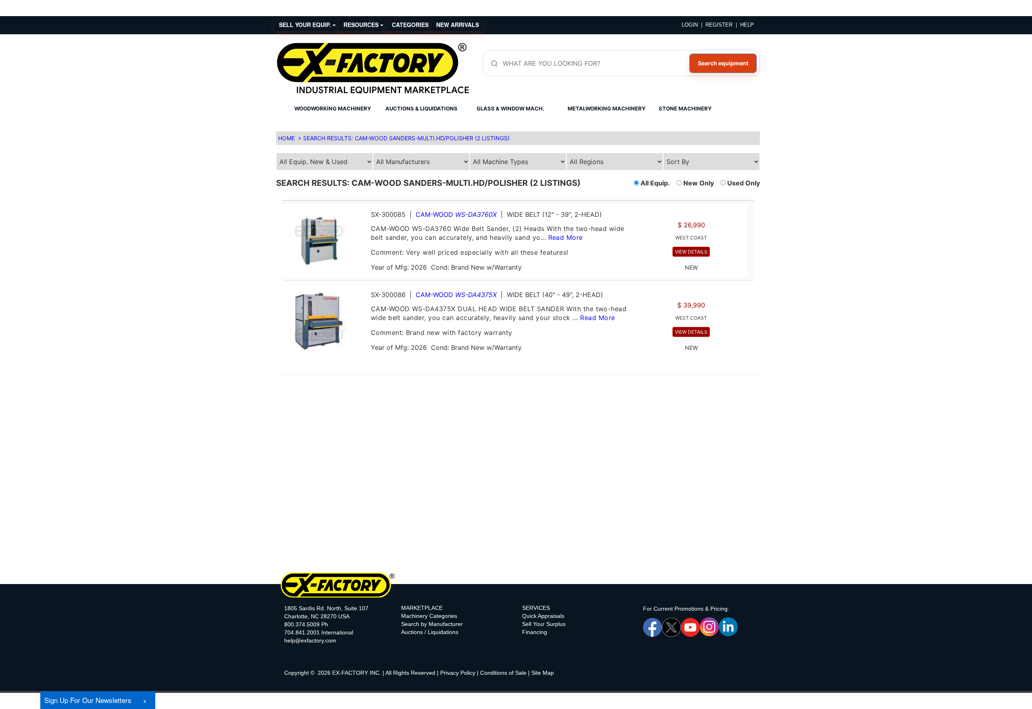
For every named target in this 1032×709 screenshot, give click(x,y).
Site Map (542, 672)
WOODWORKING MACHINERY (332, 108)
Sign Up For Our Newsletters (87, 700)
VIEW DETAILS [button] (691, 252)
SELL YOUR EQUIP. (306, 25)
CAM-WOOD (456, 214)
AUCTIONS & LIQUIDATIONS (421, 108)
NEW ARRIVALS (457, 25)
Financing (534, 632)
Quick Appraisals (543, 616)
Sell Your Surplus (544, 624)
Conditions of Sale (503, 672)
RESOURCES (361, 25)
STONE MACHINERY (685, 108)
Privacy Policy (457, 672)
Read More (565, 237)
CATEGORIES (410, 25)
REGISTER (718, 25)
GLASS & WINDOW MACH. (510, 108)
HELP (747, 25)
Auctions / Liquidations (429, 632)
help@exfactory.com (310, 640)
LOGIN (690, 25)
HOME (286, 138)
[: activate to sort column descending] (750, 196)
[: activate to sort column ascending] (514, 196)
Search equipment (723, 63)
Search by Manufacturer (432, 624)
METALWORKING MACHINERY (606, 108)
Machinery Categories (429, 616)
